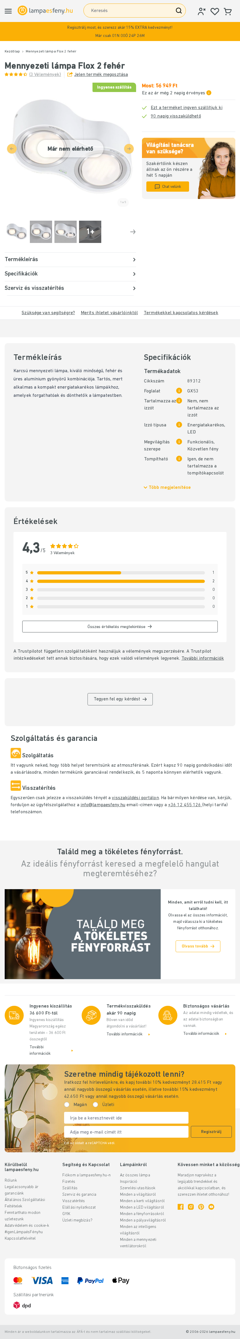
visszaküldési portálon (135, 798)
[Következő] (133, 232)
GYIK (66, 1214)
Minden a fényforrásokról (142, 1214)
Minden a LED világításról (142, 1207)
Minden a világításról (138, 1194)
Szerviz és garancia (79, 1194)
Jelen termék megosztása (101, 74)
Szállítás (70, 1188)
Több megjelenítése (170, 487)
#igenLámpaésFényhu (24, 1232)
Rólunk (11, 1180)
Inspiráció (128, 1182)
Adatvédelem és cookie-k (27, 1226)
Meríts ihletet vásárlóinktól (109, 313)
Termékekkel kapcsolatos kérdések (181, 313)
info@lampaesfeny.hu (102, 805)
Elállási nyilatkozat (79, 1207)
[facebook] (181, 1207)
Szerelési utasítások (137, 1188)
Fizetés (68, 1182)
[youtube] (211, 1207)
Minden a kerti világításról (142, 1201)
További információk (202, 658)
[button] (120, 31)
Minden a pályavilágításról (143, 1220)
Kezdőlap (12, 51)
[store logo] (45, 11)
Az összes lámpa (135, 1175)
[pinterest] (201, 1207)
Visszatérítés (73, 1201)
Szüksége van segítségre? (48, 313)
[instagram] (191, 1207)
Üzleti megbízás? (77, 1220)
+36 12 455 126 (185, 805)
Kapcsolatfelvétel (20, 1238)
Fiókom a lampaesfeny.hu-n (86, 1175)
